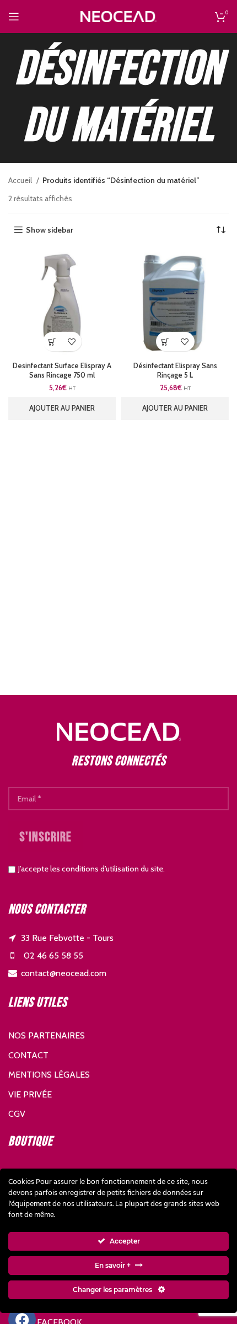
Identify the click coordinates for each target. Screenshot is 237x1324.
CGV (16, 1113)
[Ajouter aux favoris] (72, 341)
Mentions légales (49, 1074)
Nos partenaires (46, 1035)
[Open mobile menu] (14, 17)
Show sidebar (49, 230)
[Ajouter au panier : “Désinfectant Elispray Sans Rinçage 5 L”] (165, 341)
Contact (28, 1055)
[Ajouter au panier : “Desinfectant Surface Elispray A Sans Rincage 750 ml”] (52, 341)
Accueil (21, 180)
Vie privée (30, 1094)
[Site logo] (118, 15)
